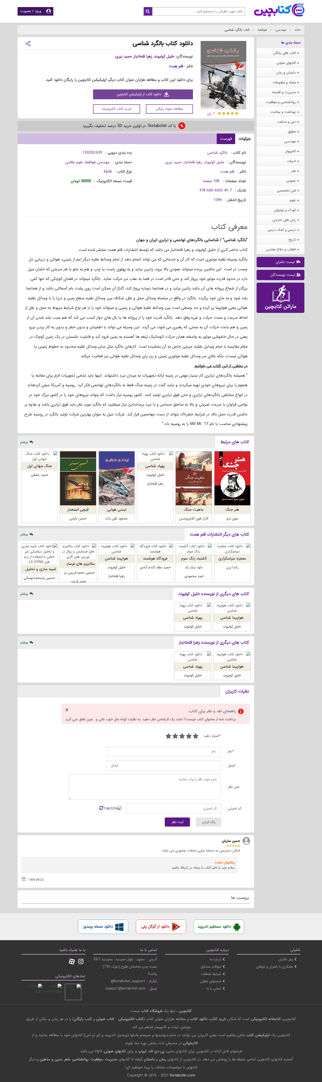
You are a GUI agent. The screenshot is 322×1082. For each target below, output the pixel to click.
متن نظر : (232, 787)
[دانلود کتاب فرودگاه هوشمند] (155, 549)
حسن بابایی (78, 518)
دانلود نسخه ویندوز (98, 927)
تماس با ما (214, 988)
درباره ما (215, 959)
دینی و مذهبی (51, 1059)
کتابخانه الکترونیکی (265, 1019)
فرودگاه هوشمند (155, 558)
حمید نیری (123, 56)
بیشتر (24, 442)
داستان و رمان (286, 72)
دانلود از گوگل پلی (155, 927)
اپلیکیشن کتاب (258, 1035)
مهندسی (280, 29)
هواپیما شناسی (116, 558)
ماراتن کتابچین (280, 306)
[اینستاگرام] (81, 962)
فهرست (226, 139)
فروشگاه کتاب (151, 1011)
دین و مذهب (286, 121)
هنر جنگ (232, 510)
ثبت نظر (177, 822)
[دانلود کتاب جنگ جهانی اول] (39, 456)
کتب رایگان (83, 1019)
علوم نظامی (74, 162)
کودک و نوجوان (285, 210)
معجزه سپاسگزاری (232, 558)
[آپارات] (72, 962)
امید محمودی (193, 576)
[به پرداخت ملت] (34, 992)
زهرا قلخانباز (143, 56)
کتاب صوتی (105, 1019)
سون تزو (232, 518)
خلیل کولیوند (164, 56)
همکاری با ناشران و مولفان (274, 966)
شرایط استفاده (211, 974)
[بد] (195, 737)
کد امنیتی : (233, 808)
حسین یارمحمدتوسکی (39, 578)
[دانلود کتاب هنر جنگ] (232, 478)
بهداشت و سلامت (283, 112)
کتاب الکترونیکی (130, 1019)
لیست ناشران (286, 262)
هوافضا (262, 29)
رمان (162, 1059)
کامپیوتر (290, 151)
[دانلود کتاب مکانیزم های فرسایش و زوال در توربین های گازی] (78, 552)
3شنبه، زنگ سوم (194, 558)
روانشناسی (80, 1059)
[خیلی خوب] (175, 737)
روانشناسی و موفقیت (281, 102)
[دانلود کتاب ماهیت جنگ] (194, 478)
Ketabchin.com (182, 1075)
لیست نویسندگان (282, 275)
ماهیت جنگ (194, 510)
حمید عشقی (39, 475)
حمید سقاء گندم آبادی (155, 567)
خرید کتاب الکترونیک (116, 109)
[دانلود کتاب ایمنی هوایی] (117, 478)
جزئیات (245, 139)
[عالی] (168, 737)
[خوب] (182, 737)
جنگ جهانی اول (39, 466)
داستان (149, 1059)
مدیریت (111, 1059)
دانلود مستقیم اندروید (214, 927)
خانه (297, 29)
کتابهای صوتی (286, 62)
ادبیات (291, 161)
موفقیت (97, 1059)
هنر (293, 171)
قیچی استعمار (78, 510)
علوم (293, 200)
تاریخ (292, 239)
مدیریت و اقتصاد (284, 92)
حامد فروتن (78, 581)
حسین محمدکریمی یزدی (77, 572)
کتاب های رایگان (284, 53)
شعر (67, 1059)
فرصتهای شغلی (210, 981)
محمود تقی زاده (116, 518)
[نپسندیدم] (189, 737)
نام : (229, 751)
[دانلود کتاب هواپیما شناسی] (117, 549)
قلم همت (176, 66)
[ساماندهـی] (53, 992)
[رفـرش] (101, 808)
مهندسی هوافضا (97, 162)
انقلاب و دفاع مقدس (281, 249)
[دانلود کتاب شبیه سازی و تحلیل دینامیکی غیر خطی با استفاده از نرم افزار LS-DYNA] (39, 554)
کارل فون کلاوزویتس (193, 518)
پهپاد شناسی (155, 466)
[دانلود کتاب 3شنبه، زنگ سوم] (194, 549)
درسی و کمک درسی (282, 230)
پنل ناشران (285, 959)
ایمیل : (230, 765)
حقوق (292, 131)
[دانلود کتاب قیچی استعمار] (78, 478)
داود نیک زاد (194, 567)
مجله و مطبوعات (284, 82)
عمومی (291, 180)
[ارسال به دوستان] (28, 43)
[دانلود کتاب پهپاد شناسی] (155, 456)
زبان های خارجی (284, 220)
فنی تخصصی (286, 190)
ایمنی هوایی (116, 510)
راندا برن (232, 567)
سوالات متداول (210, 966)
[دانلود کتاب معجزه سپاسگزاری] (232, 549)
